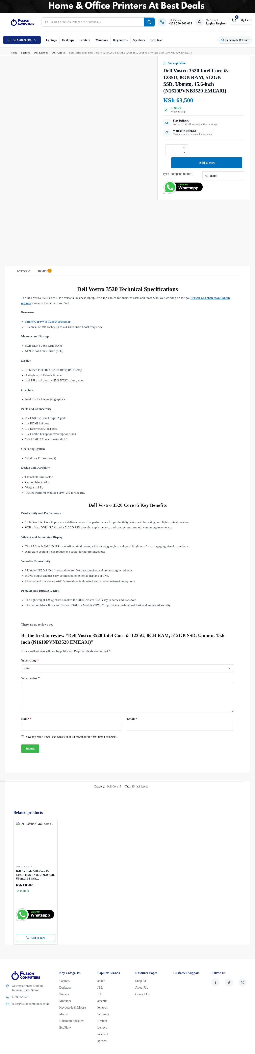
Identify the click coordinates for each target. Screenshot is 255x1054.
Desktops (68, 40)
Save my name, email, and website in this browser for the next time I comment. (71, 736)
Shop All (141, 981)
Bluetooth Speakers (71, 1021)
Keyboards (120, 40)
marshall (102, 1034)
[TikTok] (229, 982)
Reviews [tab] (44, 270)
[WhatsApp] (242, 982)
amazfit (102, 1001)
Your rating (30, 660)
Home (14, 52)
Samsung (103, 1014)
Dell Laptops (41, 52)
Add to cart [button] (38, 937)
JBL (100, 987)
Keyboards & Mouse (72, 1007)
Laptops (51, 40)
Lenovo (102, 1027)
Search (149, 22)
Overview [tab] (23, 270)
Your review (30, 678)
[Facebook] (215, 982)
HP (99, 994)
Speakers (139, 40)
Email (132, 718)
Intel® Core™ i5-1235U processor (48, 321)
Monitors (102, 40)
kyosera (102, 1040)
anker (100, 981)
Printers (84, 40)
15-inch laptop (140, 786)
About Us (141, 987)
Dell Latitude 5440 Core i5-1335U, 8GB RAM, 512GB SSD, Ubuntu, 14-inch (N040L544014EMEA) (35, 875)
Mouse (63, 1014)
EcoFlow (156, 40)
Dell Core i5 (58, 52)
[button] (241, 20)
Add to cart (207, 162)
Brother (102, 1021)
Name (26, 718)
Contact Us (142, 994)
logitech (102, 1007)
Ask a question (177, 63)
